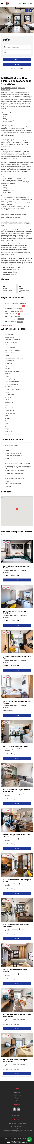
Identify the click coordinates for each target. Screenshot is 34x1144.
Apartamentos (17, 1095)
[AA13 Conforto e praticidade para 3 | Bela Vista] (17, 596)
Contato (17, 1100)
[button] (2, 26)
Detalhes (17, 580)
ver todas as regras (6, 325)
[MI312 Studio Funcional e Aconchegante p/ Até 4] (17, 865)
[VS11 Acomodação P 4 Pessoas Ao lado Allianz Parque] (17, 1000)
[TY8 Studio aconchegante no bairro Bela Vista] (17, 641)
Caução (17, 1098)
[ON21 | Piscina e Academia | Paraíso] (17, 731)
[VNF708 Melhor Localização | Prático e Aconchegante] (17, 775)
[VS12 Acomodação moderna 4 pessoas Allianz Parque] (17, 1045)
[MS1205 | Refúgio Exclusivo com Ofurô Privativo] (17, 820)
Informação (17, 1092)
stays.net (18, 1141)
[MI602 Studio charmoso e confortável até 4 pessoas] (17, 910)
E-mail (17, 60)
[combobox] (19, 52)
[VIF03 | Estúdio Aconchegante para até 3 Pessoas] (17, 686)
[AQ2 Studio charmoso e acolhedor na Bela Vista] (17, 551)
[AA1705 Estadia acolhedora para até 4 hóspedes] (17, 955)
